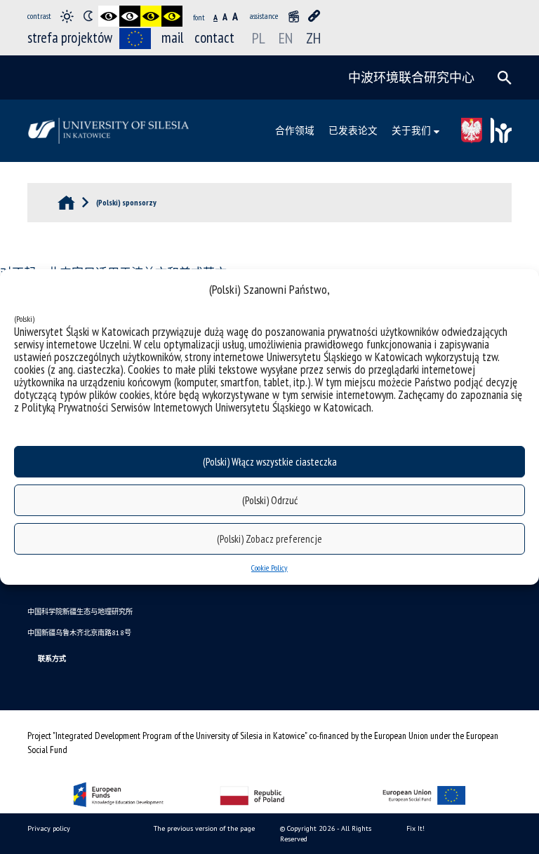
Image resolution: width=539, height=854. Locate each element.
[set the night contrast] (87, 16)
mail (172, 37)
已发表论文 (353, 130)
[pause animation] (293, 16)
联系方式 (52, 658)
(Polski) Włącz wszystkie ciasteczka (270, 461)
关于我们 (411, 130)
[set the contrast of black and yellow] (150, 16)
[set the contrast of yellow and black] (171, 16)
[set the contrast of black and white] (108, 16)
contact (214, 37)
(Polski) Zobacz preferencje (269, 538)
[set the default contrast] (66, 16)
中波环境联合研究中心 (411, 77)
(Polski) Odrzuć (270, 500)
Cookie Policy (269, 567)
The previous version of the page (204, 828)
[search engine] (505, 78)
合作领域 (294, 130)
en (286, 38)
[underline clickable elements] (314, 16)
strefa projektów (69, 37)
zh (313, 38)
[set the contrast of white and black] (129, 16)
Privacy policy (48, 828)
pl (258, 38)
